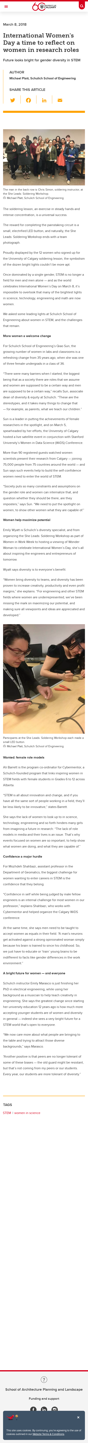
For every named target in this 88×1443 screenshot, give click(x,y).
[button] (15, 99)
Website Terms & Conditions (48, 1434)
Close (78, 1420)
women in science (27, 1113)
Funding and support (44, 1398)
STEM (7, 1113)
